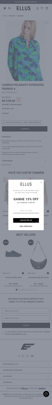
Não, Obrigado (26, 226)
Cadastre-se (26, 220)
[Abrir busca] (9, 8)
